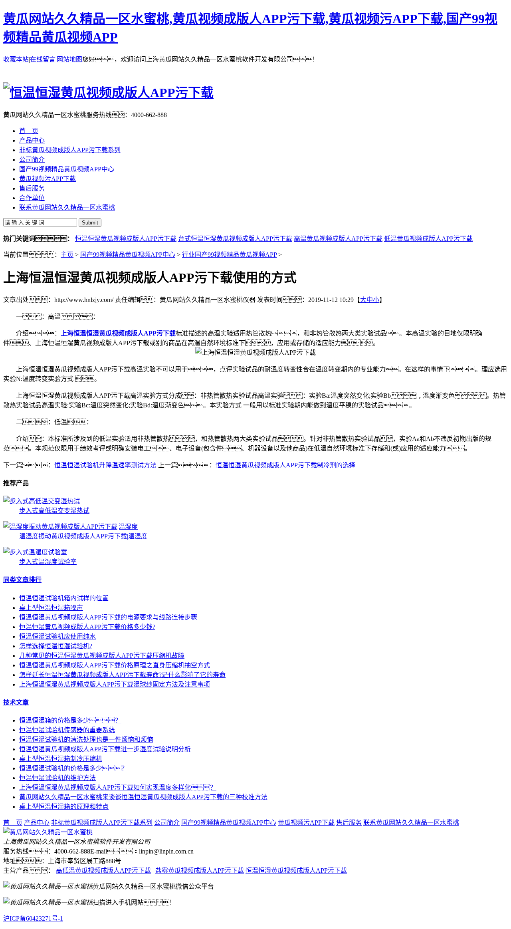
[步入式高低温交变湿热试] (41, 501)
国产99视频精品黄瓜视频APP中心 (127, 254)
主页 (67, 254)
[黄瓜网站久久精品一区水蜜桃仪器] (48, 832)
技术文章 (16, 702)
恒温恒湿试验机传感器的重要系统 (67, 730)
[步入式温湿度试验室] (35, 552)
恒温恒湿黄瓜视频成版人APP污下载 (125, 238)
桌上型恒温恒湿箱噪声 (51, 607)
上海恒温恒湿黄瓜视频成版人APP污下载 (118, 333)
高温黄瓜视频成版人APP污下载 (338, 238)
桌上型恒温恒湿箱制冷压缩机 (60, 758)
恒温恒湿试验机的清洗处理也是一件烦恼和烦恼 (86, 739)
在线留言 (42, 59)
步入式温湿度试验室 (48, 561)
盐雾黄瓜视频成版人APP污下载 (199, 870)
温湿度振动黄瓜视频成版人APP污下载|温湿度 (83, 536)
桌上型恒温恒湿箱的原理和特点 (64, 806)
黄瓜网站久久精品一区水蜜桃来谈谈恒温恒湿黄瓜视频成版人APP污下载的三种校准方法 (143, 797)
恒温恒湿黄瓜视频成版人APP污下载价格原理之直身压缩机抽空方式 (114, 665)
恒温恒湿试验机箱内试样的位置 (64, 598)
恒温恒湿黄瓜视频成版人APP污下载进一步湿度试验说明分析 (105, 749)
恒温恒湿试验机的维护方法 (57, 777)
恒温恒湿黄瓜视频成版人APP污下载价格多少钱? (87, 626)
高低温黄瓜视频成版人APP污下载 (103, 870)
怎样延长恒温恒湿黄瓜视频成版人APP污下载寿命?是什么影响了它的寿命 (122, 674)
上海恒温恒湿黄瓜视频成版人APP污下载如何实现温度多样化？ (117, 787)
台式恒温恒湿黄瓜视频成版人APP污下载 (235, 238)
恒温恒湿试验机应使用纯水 (57, 636)
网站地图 (69, 59)
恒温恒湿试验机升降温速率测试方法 (105, 465)
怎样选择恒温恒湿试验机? (55, 646)
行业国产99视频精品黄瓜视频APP (229, 254)
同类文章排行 (22, 579)
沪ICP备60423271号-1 (33, 918)
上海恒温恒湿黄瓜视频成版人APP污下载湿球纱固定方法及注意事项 (114, 684)
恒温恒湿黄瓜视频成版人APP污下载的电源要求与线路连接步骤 (108, 617)
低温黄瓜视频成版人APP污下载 (428, 238)
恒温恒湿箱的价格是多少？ (70, 720)
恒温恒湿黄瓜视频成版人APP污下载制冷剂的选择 (285, 465)
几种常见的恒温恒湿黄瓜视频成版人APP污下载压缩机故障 (101, 655)
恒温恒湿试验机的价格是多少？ (73, 768)
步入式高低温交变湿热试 (54, 510)
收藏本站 (16, 59)
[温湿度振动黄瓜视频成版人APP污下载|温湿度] (70, 526)
